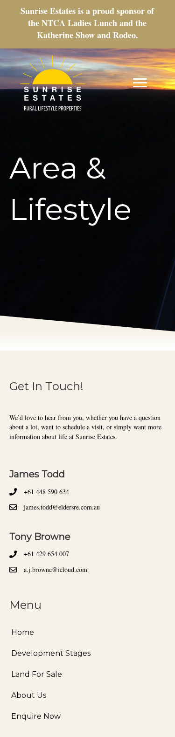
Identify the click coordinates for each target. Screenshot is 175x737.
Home (22, 632)
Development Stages (51, 653)
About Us (28, 695)
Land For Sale (36, 674)
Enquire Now (36, 716)
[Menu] (140, 83)
